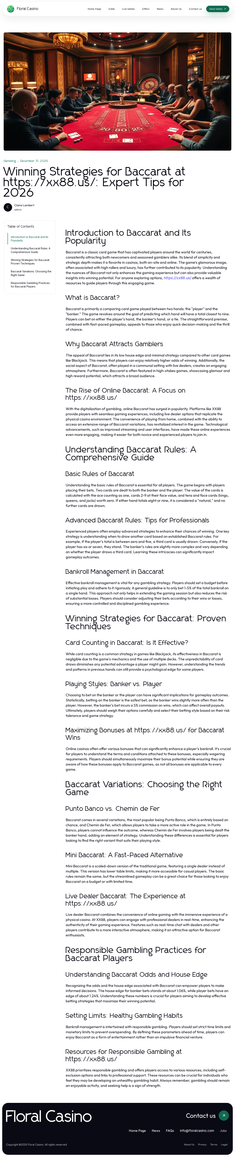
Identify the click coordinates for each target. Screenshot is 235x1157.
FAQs (170, 1130)
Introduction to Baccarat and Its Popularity (29, 238)
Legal (224, 1144)
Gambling (10, 160)
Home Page (137, 1130)
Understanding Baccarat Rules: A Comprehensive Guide (30, 250)
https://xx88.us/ (177, 278)
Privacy (202, 1144)
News (156, 1130)
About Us (189, 1144)
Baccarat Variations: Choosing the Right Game (31, 273)
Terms (213, 1144)
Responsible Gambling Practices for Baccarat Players (30, 284)
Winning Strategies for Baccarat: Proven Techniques (30, 261)
